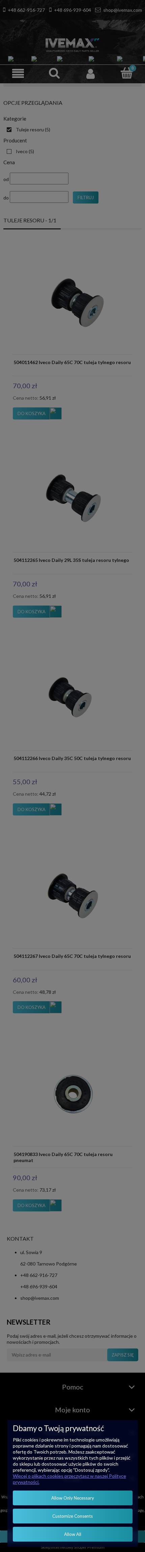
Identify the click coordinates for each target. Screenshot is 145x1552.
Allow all (72, 1534)
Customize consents (72, 1516)
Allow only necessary (72, 1498)
